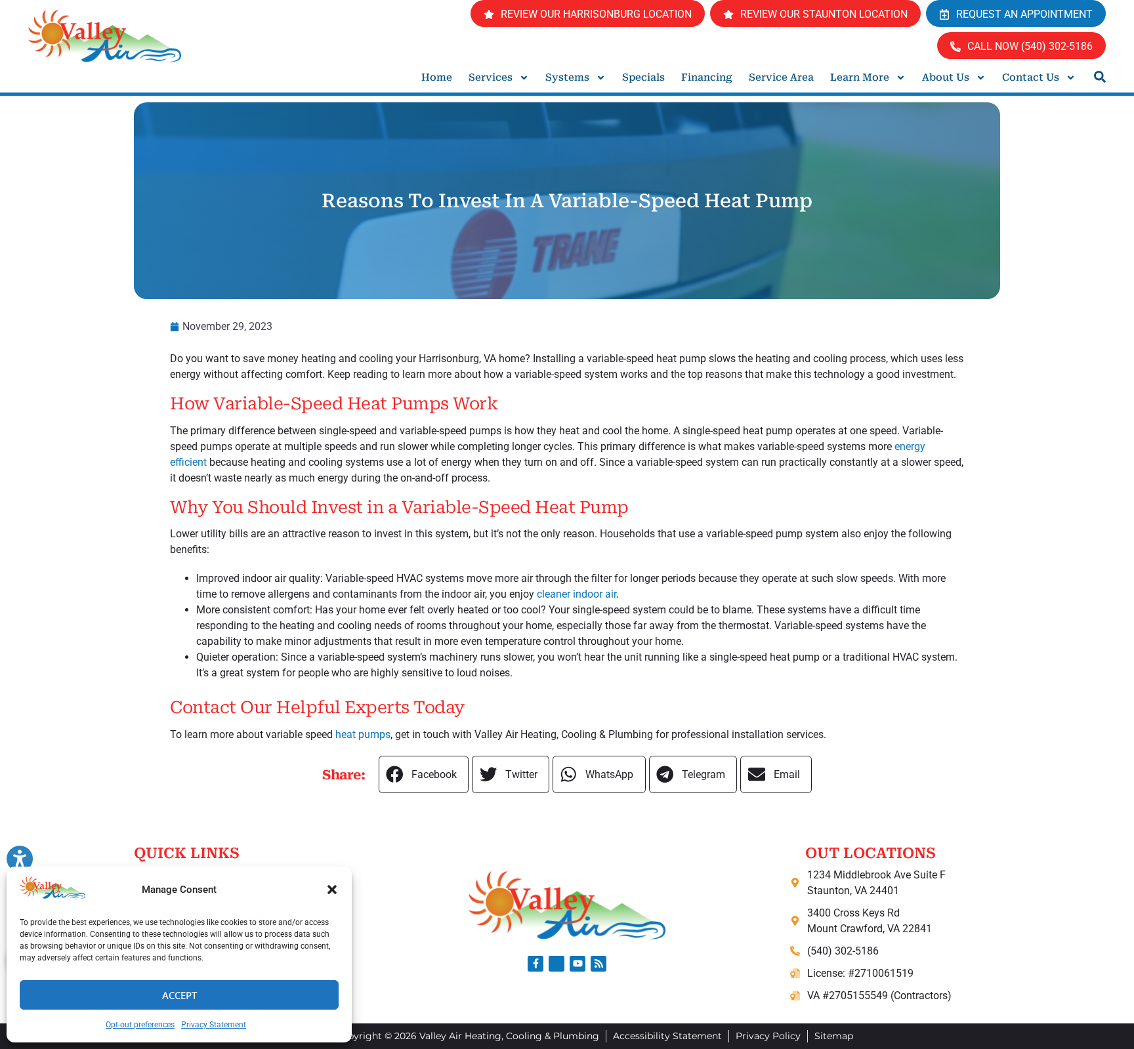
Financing (706, 77)
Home (436, 77)
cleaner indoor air (576, 594)
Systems (567, 77)
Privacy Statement (213, 1024)
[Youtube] (577, 964)
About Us (945, 77)
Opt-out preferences (140, 1024)
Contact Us (1030, 77)
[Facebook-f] (535, 964)
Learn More (859, 77)
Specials (643, 77)
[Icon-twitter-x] (556, 964)
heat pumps (362, 734)
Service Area (781, 77)
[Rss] (598, 964)
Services (491, 77)
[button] (332, 889)
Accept (179, 995)
